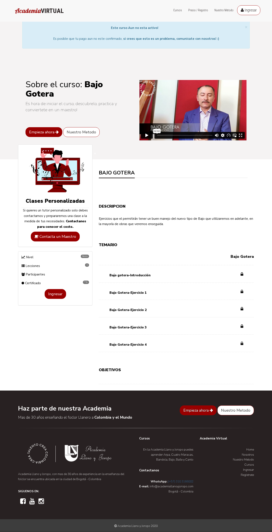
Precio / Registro (198, 10)
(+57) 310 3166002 (180, 481)
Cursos (177, 10)
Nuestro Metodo (224, 10)
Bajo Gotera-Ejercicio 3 (128, 327)
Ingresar (250, 10)
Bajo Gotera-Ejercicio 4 (128, 344)
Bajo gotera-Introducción (129, 275)
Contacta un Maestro (57, 236)
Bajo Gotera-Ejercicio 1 (128, 293)
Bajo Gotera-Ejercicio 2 (128, 310)
